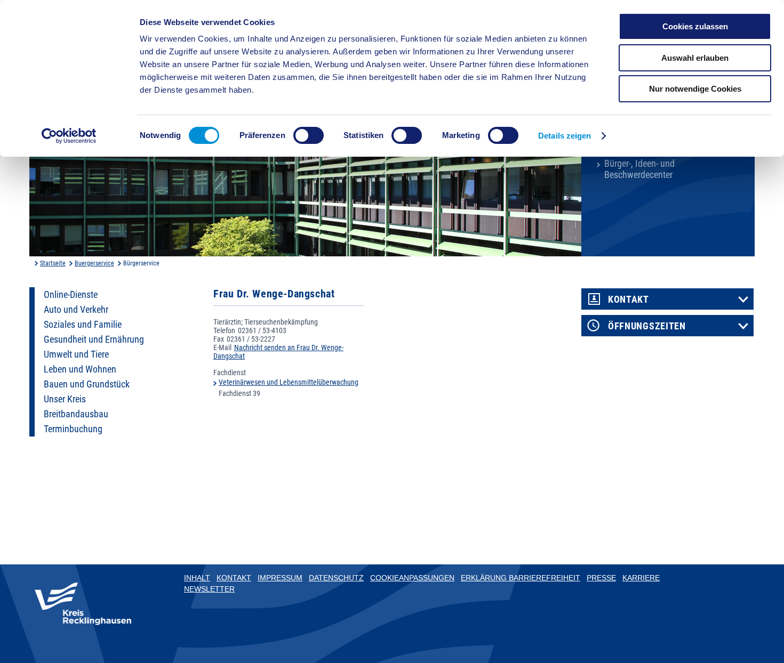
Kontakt (628, 299)
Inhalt (197, 577)
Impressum (280, 577)
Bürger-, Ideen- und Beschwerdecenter (639, 169)
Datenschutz (336, 577)
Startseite (53, 263)
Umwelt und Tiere (76, 354)
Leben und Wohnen (80, 369)
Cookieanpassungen (412, 577)
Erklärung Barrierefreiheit (520, 577)
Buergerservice (94, 263)
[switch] (308, 135)
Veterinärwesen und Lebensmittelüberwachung (288, 382)
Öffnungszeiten (647, 326)
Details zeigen (564, 135)
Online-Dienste (71, 294)
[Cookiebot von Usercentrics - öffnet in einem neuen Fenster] (69, 136)
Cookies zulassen (695, 26)
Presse (601, 577)
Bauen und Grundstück (87, 384)
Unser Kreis (65, 399)
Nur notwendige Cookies (695, 88)
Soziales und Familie (83, 324)
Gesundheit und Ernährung (94, 339)
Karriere (641, 577)
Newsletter (209, 589)
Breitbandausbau (76, 414)
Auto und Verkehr (76, 309)
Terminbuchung (73, 429)
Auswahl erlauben (695, 57)
